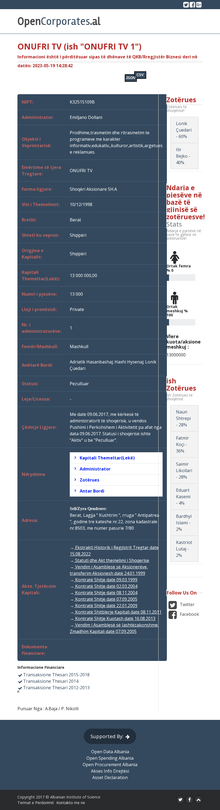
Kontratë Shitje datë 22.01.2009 (105, 606)
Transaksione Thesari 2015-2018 (56, 675)
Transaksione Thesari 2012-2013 (56, 688)
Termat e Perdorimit (35, 802)
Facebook (189, 614)
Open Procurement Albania (110, 764)
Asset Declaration (110, 777)
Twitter (187, 604)
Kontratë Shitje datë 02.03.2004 (105, 586)
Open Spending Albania (110, 758)
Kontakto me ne (70, 802)
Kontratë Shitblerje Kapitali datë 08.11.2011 (118, 612)
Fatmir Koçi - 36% (182, 444)
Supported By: (106, 736)
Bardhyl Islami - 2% (184, 522)
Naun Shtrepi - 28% (183, 418)
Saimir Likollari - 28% (184, 470)
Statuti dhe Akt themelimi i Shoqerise (111, 560)
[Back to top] (199, 800)
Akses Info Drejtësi (110, 771)
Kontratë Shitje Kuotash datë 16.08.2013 (114, 618)
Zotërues (89, 480)
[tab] (116, 457)
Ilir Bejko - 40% (183, 156)
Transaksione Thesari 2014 (50, 681)
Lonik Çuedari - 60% (184, 130)
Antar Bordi (92, 491)
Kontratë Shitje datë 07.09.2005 (105, 599)
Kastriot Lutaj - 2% (184, 548)
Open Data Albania (110, 752)
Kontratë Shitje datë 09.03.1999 (105, 580)
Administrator (95, 469)
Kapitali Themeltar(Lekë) (107, 458)
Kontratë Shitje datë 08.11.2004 (105, 593)
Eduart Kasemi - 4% (183, 496)
